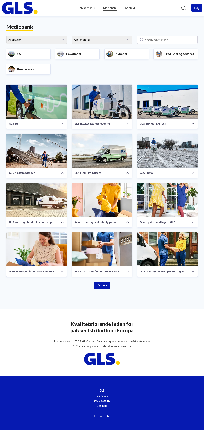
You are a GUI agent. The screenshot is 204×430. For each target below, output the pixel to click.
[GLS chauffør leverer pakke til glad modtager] (167, 249)
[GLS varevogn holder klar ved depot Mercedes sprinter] (36, 200)
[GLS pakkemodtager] (36, 151)
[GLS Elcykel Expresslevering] (102, 102)
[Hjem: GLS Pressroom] (20, 8)
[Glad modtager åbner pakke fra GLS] (36, 249)
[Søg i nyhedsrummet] (183, 8)
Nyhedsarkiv (87, 8)
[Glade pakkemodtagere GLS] (167, 200)
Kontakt (130, 8)
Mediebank (110, 8)
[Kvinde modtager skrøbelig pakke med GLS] (102, 200)
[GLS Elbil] (36, 102)
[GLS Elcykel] (167, 151)
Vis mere (102, 285)
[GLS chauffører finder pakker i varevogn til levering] (102, 249)
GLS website (102, 416)
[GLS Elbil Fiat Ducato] (102, 151)
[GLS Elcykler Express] (167, 102)
